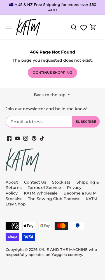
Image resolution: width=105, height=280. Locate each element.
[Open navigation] (9, 27)
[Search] (73, 27)
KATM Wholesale (41, 193)
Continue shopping (52, 72)
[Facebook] (9, 138)
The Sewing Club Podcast (54, 198)
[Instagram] (25, 138)
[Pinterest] (34, 138)
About (12, 182)
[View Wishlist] (83, 27)
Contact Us (35, 182)
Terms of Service (45, 187)
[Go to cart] (93, 27)
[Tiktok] (42, 138)
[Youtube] (17, 138)
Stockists (61, 182)
